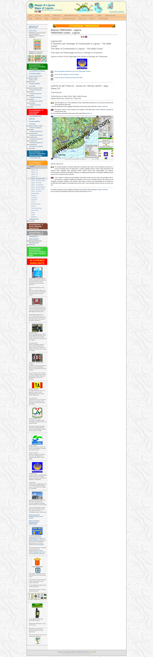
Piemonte (33, 195)
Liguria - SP (34, 174)
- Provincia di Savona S (36, 131)
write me (89, 113)
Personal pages (103, 18)
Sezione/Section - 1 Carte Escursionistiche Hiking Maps (37, 66)
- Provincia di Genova (35, 97)
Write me (92, 18)
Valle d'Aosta (34, 210)
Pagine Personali (110, 15)
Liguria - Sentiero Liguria (38, 180)
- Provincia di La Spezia (36, 101)
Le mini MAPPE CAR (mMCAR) (35, 118)
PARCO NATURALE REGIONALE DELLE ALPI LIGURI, (36, 516)
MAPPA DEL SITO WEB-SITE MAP (34, 27)
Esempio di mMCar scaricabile (34, 123)
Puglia (33, 214)
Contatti (99, 15)
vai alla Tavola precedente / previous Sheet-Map (68, 77)
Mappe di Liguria (45, 5)
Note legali (90, 652)
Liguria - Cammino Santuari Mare (36, 192)
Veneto (33, 212)
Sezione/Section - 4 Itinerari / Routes (36, 163)
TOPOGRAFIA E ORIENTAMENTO (34, 238)
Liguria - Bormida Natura (38, 187)
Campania (34, 199)
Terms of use (82, 18)
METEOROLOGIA (34, 243)
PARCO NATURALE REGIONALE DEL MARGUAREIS (34, 522)
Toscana (33, 206)
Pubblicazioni (57, 15)
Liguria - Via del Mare (37, 185)
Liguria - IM (34, 176)
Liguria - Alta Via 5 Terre (38, 189)
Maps (46, 18)
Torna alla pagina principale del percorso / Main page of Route (72, 71)
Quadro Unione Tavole (35, 76)
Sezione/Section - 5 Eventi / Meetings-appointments (36, 226)
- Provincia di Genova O (36, 139)
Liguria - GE (34, 170)
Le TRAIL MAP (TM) (34, 158)
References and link (69, 18)
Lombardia (34, 197)
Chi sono (38, 15)
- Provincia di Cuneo (35, 105)
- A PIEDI (31, 166)
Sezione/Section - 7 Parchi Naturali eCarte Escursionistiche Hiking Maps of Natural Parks (37, 251)
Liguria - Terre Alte (36, 182)
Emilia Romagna (35, 204)
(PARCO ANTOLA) (39, 553)
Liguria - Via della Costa (38, 178)
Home (30, 15)
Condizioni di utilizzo (87, 15)
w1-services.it (73, 653)
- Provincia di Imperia (35, 90)
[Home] (31, 6)
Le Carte (46, 15)
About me (38, 18)
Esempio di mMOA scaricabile (34, 85)
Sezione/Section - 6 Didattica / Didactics (36, 233)
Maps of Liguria (44, 8)
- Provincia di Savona (35, 93)
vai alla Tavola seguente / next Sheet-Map (66, 74)
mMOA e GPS (33, 80)
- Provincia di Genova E (36, 142)
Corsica (33, 202)
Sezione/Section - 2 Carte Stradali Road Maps (36, 112)
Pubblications (56, 18)
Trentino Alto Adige (36, 208)
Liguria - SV (34, 172)
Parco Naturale (40, 544)
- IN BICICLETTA (34, 219)
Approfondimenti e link (71, 15)
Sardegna (34, 216)
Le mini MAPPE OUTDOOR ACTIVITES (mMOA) (37, 72)
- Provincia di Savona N (36, 135)
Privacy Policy (33, 30)
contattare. (105, 106)
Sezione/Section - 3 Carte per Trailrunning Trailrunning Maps (37, 153)
